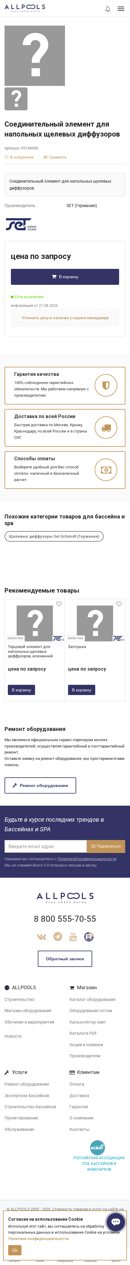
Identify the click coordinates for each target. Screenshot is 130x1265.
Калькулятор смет (88, 1022)
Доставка (79, 1095)
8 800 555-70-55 (65, 919)
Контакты (79, 1129)
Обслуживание (19, 1129)
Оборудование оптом (91, 1010)
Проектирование (21, 1118)
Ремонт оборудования (43, 785)
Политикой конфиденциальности (86, 859)
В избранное (21, 157)
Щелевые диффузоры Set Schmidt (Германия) (54, 536)
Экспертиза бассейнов (27, 1095)
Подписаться (109, 846)
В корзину (68, 276)
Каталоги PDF (83, 1033)
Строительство (19, 999)
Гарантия (79, 1106)
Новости (13, 1036)
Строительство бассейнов (30, 1106)
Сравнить (57, 157)
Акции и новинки (86, 1044)
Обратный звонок (65, 958)
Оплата (77, 1084)
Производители (85, 1055)
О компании (81, 1118)
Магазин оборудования (28, 1010)
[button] (107, 9)
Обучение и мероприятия (29, 1022)
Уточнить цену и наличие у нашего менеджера (65, 318)
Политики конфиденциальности (38, 1238)
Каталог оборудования (92, 999)
